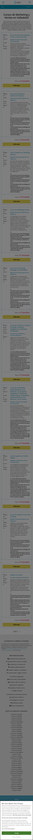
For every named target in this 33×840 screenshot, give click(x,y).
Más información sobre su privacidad (22, 815)
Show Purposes (16, 837)
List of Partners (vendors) (8, 829)
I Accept (16, 833)
